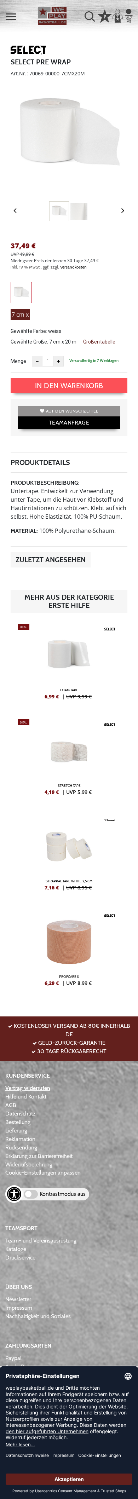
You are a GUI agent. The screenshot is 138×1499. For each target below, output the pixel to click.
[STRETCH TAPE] (69, 760)
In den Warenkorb (69, 385)
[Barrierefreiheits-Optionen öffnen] (14, 1194)
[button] (11, 16)
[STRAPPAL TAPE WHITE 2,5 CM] (69, 855)
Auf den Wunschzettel (72, 411)
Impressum (18, 1307)
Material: (24, 530)
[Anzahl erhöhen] (58, 361)
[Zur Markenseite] (28, 51)
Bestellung (17, 1122)
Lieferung (16, 1130)
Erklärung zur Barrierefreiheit (39, 1156)
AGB (10, 1105)
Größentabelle (99, 342)
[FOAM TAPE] (69, 664)
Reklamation (20, 1139)
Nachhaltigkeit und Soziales (38, 1316)
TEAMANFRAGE (69, 422)
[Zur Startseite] (52, 16)
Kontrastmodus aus (63, 1193)
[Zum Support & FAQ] (105, 15)
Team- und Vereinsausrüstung (40, 1240)
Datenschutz (20, 1113)
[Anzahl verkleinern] (37, 361)
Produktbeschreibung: (45, 482)
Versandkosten (73, 267)
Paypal (13, 1358)
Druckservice (20, 1257)
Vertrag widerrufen (27, 1088)
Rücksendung (21, 1147)
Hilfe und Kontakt (25, 1096)
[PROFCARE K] (69, 951)
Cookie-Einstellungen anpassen (43, 1172)
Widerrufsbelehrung (28, 1164)
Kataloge (15, 1249)
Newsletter (18, 1299)
